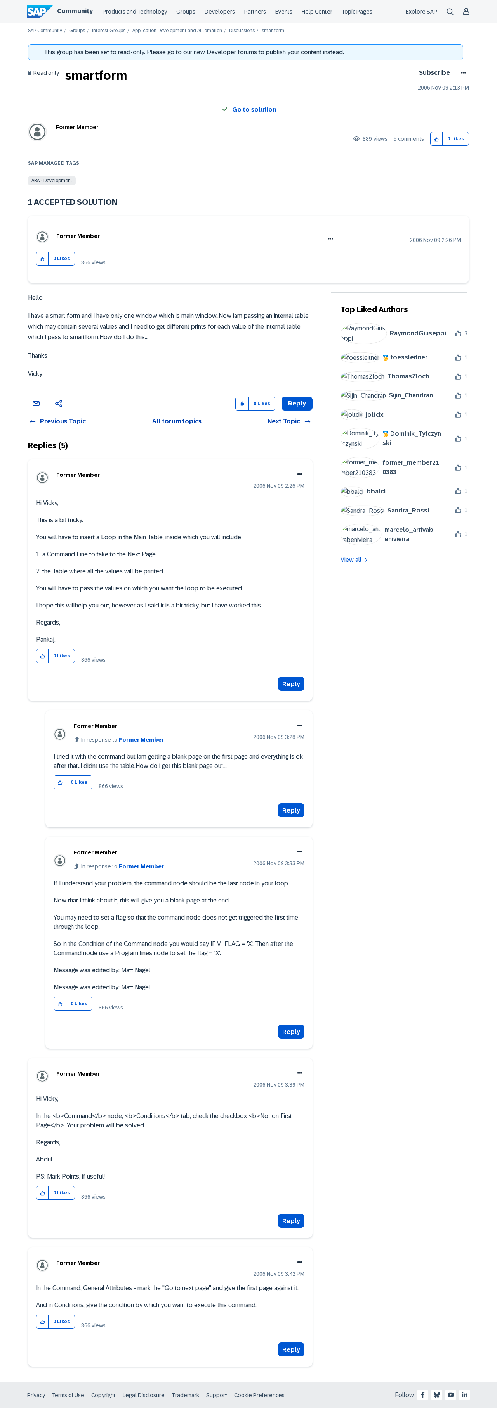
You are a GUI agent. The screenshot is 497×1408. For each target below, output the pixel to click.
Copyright (103, 1395)
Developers (220, 12)
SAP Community (45, 30)
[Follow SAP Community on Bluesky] (437, 1395)
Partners (255, 12)
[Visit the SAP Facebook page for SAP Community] (423, 1395)
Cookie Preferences (259, 1395)
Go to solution (254, 109)
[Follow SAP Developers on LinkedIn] (465, 1395)
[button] (437, 139)
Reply (291, 684)
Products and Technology (135, 12)
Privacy (36, 1395)
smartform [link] (273, 30)
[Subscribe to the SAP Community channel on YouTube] (451, 1395)
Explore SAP (421, 12)
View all (351, 559)
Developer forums (232, 52)
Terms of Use (68, 1395)
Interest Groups (108, 30)
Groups (185, 12)
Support (216, 1395)
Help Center (317, 12)
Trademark (185, 1395)
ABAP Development (51, 180)
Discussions (242, 30)
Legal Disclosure (144, 1395)
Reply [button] (297, 403)
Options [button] (462, 73)
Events (283, 12)
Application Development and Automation (177, 30)
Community (75, 11)
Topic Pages (357, 12)
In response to (122, 740)
